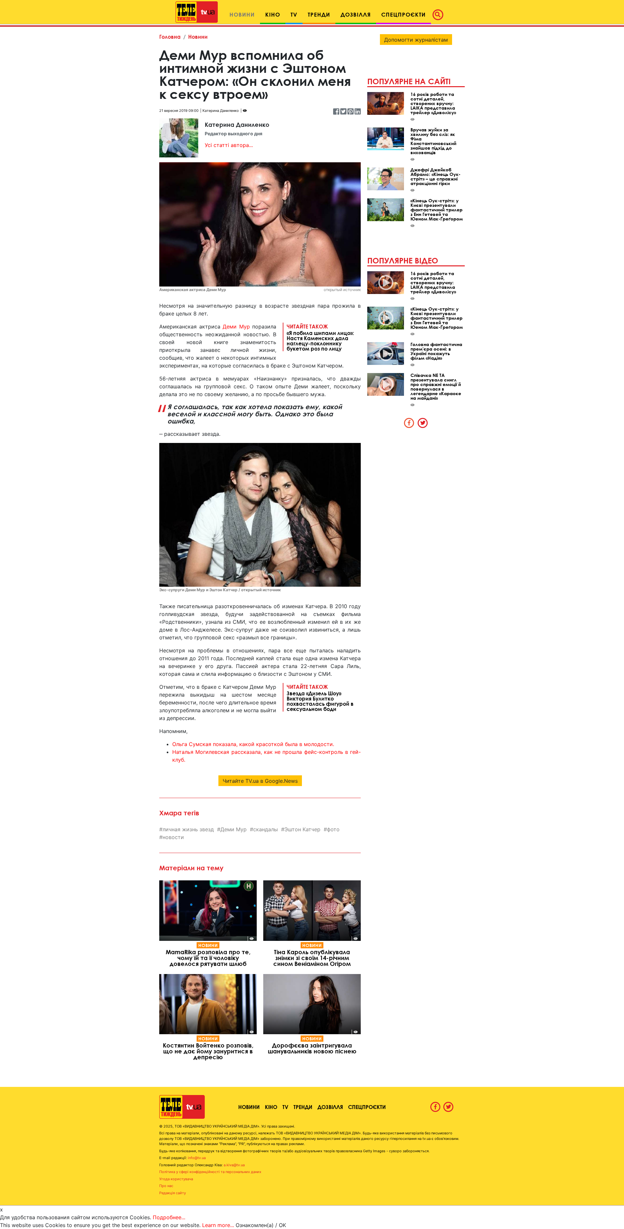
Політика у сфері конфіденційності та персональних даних (210, 1171)
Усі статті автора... (229, 145)
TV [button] (294, 14)
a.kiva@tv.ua (234, 1165)
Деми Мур (236, 326)
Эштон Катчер (302, 829)
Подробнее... (169, 1217)
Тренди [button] (319, 14)
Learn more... (218, 1225)
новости (173, 837)
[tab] (409, 423)
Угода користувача (176, 1179)
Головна (170, 36)
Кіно (271, 1107)
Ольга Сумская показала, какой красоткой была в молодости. (253, 744)
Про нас (166, 1185)
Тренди (302, 1107)
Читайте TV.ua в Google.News (260, 781)
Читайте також (320, 337)
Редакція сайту (172, 1193)
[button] (439, 15)
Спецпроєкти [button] (403, 14)
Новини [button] (242, 14)
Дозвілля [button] (356, 14)
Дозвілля (330, 1107)
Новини (198, 36)
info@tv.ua (197, 1158)
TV (285, 1107)
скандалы (265, 829)
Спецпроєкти (367, 1107)
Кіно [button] (272, 14)
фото (333, 829)
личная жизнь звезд (188, 829)
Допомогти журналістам (416, 39)
